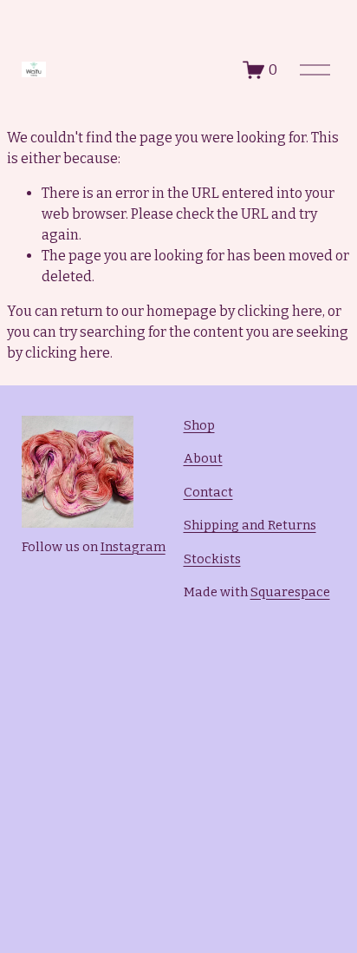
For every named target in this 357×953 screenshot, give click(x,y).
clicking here (279, 311)
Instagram (133, 547)
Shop (199, 425)
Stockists (212, 559)
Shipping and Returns (250, 525)
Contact (208, 492)
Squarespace (290, 592)
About (203, 458)
